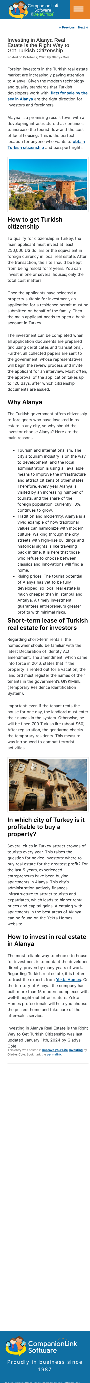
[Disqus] (48, 1132)
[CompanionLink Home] (35, 9)
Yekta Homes (68, 979)
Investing (76, 1050)
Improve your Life (55, 1050)
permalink (54, 1054)
